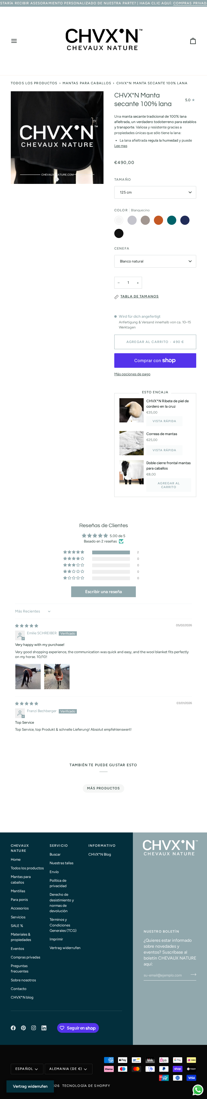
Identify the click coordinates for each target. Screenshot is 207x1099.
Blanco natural (131, 261)
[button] (74, 552)
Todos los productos (34, 83)
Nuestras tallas (61, 863)
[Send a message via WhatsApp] (198, 1090)
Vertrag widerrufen (65, 948)
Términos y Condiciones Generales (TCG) (63, 925)
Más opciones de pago (132, 374)
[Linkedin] (44, 1028)
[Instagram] (33, 1028)
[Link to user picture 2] (57, 677)
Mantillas (18, 891)
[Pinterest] (23, 1028)
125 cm (126, 192)
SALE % (17, 925)
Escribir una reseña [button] (103, 591)
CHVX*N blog (22, 997)
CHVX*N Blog (99, 854)
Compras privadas (25, 957)
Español (24, 1069)
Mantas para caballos (87, 83)
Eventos (17, 948)
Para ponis (19, 899)
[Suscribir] (191, 974)
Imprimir (56, 939)
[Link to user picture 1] (28, 677)
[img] (26, 626)
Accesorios (20, 908)
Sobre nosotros (23, 980)
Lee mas (120, 146)
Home (15, 859)
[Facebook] (13, 1028)
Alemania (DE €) (65, 1069)
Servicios (18, 917)
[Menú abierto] (19, 41)
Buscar (55, 854)
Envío (54, 872)
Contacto (18, 988)
